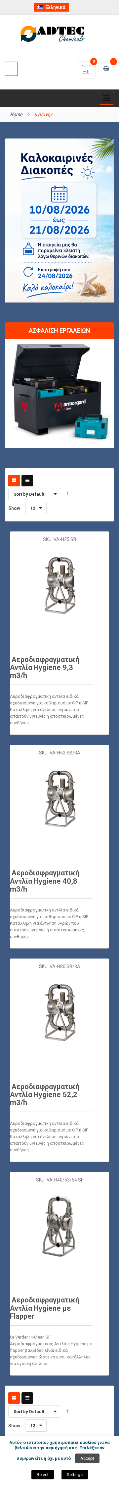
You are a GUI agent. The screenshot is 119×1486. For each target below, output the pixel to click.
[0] (86, 72)
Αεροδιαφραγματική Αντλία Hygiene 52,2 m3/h (44, 1094)
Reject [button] (43, 1474)
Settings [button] (75, 1474)
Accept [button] (87, 1458)
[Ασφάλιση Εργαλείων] (59, 393)
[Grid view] (14, 480)
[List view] (27, 480)
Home (16, 114)
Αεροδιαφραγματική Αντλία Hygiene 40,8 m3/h (44, 881)
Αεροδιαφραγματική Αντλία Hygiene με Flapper (44, 1308)
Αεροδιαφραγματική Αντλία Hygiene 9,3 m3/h (44, 667)
